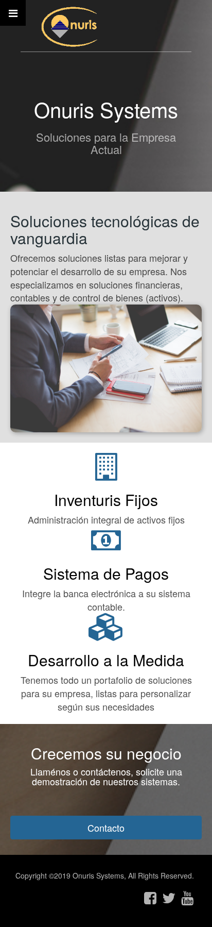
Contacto (106, 827)
